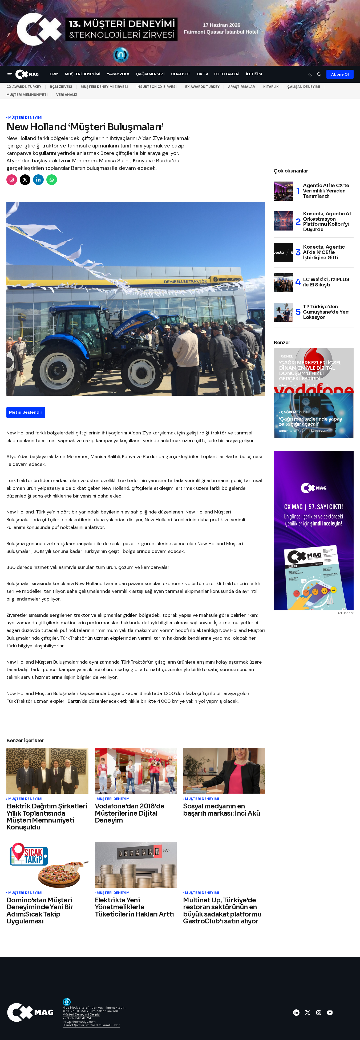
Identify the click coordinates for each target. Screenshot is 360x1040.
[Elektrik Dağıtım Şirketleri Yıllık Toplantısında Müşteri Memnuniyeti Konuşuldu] (47, 771)
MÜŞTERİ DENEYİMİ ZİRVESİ (104, 86)
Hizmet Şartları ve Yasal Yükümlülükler (91, 1025)
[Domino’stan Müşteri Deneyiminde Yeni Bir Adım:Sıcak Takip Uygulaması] (47, 865)
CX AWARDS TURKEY (23, 86)
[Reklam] (180, 33)
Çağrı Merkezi (295, 412)
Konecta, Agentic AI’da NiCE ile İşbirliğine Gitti (324, 252)
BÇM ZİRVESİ (61, 86)
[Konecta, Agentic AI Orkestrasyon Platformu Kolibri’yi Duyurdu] (283, 221)
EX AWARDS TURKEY (202, 86)
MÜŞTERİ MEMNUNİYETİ (27, 94)
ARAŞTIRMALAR (241, 86)
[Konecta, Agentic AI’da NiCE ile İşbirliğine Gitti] (283, 252)
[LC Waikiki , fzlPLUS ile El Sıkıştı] (283, 282)
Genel (287, 356)
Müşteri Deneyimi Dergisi (81, 1014)
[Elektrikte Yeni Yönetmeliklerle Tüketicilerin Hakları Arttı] (136, 865)
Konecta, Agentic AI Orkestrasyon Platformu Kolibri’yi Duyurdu (327, 221)
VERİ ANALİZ (66, 94)
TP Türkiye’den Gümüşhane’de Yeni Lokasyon (326, 312)
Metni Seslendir (25, 412)
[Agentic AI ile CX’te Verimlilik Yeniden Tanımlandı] (283, 191)
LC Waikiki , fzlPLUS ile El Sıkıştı (326, 282)
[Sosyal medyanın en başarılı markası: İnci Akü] (224, 771)
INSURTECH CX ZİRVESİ (156, 86)
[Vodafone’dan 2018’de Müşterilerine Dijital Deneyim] (136, 771)
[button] (9, 74)
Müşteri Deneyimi (25, 118)
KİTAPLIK (271, 86)
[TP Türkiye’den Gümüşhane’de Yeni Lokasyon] (283, 312)
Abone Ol (340, 74)
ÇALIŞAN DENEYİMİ (303, 86)
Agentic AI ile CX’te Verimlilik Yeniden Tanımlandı (326, 191)
